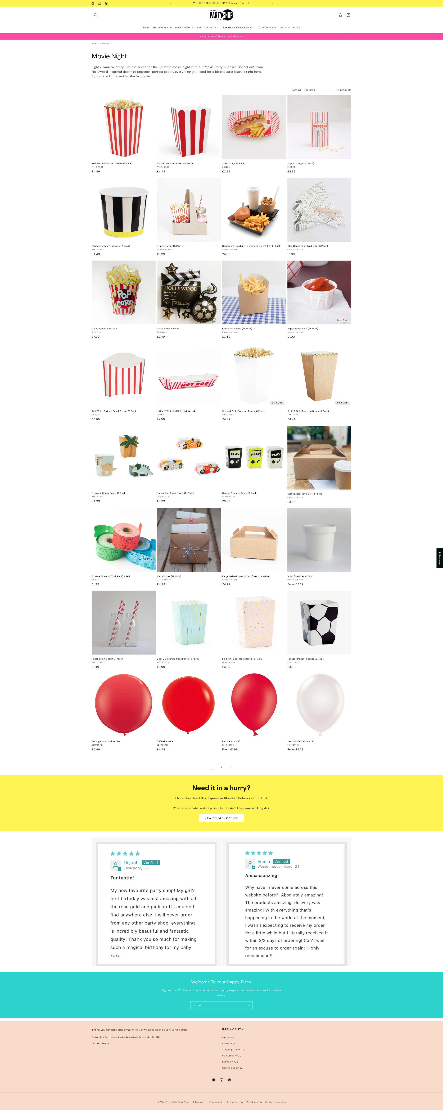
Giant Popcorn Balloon (104, 328)
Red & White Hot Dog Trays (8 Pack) (177, 411)
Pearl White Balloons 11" (300, 741)
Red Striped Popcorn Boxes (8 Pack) (112, 163)
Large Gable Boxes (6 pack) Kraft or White (246, 576)
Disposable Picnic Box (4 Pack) (304, 493)
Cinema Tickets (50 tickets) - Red (111, 576)
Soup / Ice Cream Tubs (300, 576)
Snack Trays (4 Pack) (234, 163)
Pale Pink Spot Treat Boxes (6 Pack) (242, 658)
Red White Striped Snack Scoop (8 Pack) (114, 411)
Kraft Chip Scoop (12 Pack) (237, 328)
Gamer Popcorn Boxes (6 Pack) (239, 493)
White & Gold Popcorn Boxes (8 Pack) (243, 411)
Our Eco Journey (232, 1067)
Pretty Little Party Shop (177, 1102)
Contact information (275, 1102)
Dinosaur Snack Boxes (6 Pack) (109, 493)
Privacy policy (217, 1102)
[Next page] (231, 767)
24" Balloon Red (166, 741)
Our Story (228, 1037)
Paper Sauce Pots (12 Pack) (302, 328)
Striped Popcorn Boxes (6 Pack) (175, 163)
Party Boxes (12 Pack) (169, 576)
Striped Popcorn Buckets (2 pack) (111, 246)
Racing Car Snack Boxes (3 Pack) (175, 493)
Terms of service (235, 1102)
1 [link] (212, 767)
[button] (95, 15)
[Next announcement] (272, 3)
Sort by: (296, 89)
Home (94, 43)
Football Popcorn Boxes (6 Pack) (305, 658)
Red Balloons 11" (231, 741)
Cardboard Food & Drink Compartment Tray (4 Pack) (252, 246)
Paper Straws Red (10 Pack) (107, 658)
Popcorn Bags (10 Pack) (300, 163)
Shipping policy (254, 1102)
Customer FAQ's (231, 1055)
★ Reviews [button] (440, 558)
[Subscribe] (248, 1005)
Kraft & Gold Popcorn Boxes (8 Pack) (308, 411)
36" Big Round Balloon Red (106, 741)
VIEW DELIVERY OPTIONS (221, 818)
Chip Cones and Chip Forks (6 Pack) (307, 246)
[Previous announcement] (171, 3)
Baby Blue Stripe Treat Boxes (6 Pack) (178, 658)
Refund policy (199, 1102)
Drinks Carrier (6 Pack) (170, 246)
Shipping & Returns (233, 1049)
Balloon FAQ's (230, 1061)
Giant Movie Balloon (168, 328)
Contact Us (229, 1043)
